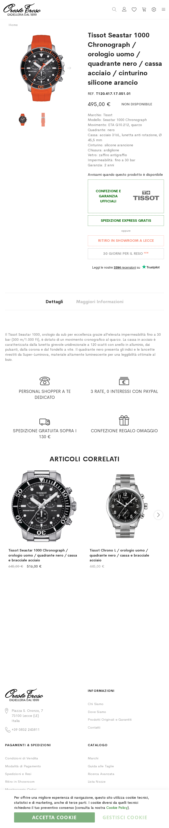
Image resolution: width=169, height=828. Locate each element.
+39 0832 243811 (26, 729)
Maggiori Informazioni (99, 301)
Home (13, 25)
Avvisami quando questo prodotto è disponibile (125, 174)
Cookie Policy (117, 807)
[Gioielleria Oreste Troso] (43, 9)
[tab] (54, 301)
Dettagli (54, 301)
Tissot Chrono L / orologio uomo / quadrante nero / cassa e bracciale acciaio (119, 555)
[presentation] (69, 68)
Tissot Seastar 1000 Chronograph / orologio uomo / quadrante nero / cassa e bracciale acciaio (42, 555)
